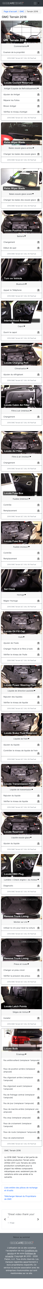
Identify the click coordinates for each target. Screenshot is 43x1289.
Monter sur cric (20, 922)
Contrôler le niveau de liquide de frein (20, 750)
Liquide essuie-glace (20, 837)
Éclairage (20, 1054)
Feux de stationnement (13, 1138)
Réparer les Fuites (11, 100)
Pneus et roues (20, 964)
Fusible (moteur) (20, 547)
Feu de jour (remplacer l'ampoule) (18, 1103)
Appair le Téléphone (12, 290)
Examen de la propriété (14, 52)
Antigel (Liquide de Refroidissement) (20, 88)
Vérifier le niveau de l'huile (15, 654)
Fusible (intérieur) (20, 499)
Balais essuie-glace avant (20, 194)
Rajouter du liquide (11, 795)
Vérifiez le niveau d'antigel (15, 112)
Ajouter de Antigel (11, 94)
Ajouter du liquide (11, 745)
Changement (9, 242)
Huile (20, 637)
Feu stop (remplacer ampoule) (17, 1117)
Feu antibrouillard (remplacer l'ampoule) (21, 1060)
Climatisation (21, 368)
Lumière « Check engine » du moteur (20, 880)
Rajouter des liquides (12, 697)
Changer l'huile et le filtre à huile (18, 649)
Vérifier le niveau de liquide (15, 702)
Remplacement (10, 510)
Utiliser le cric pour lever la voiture (19, 928)
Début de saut (9, 248)
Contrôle (7, 505)
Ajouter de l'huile (11, 643)
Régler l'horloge (10, 601)
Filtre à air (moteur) (20, 456)
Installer (7, 1018)
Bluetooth (20, 284)
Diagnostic (8, 885)
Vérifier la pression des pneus (16, 976)
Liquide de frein (20, 739)
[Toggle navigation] (36, 3)
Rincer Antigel (9, 106)
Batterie (20, 236)
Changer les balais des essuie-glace (19, 154)
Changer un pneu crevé (13, 970)
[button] (5, 1239)
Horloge (20, 595)
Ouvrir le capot (10, 332)
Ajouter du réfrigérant (13, 374)
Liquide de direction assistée (21, 691)
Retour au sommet (21, 1276)
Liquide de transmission (20, 789)
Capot (20, 326)
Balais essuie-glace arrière (20, 148)
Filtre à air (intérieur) (20, 411)
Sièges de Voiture (21, 1012)
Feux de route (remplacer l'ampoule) (19, 1132)
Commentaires (20, 46)
